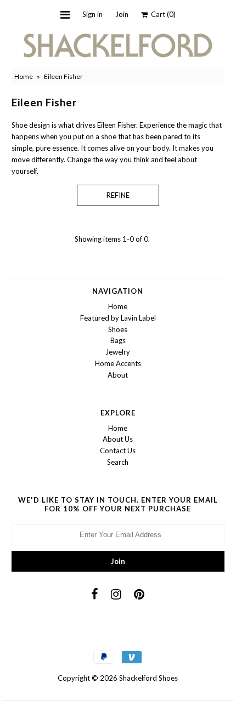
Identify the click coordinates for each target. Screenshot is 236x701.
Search (117, 462)
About (118, 375)
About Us (118, 439)
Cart (162, 14)
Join (121, 14)
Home (23, 76)
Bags (118, 340)
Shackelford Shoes (148, 678)
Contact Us (118, 450)
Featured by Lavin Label (118, 318)
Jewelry (117, 351)
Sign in (92, 14)
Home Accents (118, 363)
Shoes (117, 329)
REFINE (118, 195)
